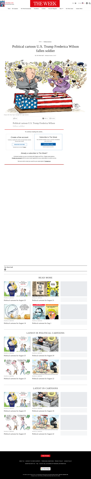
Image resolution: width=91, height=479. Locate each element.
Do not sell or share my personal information (52, 463)
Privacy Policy (59, 461)
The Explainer (15, 8)
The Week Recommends (26, 8)
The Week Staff (40, 55)
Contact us (48, 161)
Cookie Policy (68, 461)
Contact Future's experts (32, 461)
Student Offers (79, 8)
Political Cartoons (47, 41)
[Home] (9, 8)
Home (40, 41)
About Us (21, 461)
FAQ (37, 463)
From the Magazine (52, 8)
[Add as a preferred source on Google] (45, 468)
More (61, 8)
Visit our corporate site (63, 474)
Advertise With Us (30, 463)
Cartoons (44, 8)
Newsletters (36, 8)
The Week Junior (69, 8)
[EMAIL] (5, 269)
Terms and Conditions (47, 461)
